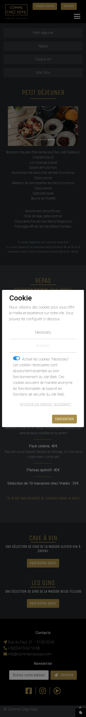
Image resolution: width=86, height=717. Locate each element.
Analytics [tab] (43, 345)
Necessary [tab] (43, 332)
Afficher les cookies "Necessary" (46, 404)
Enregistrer (64, 419)
